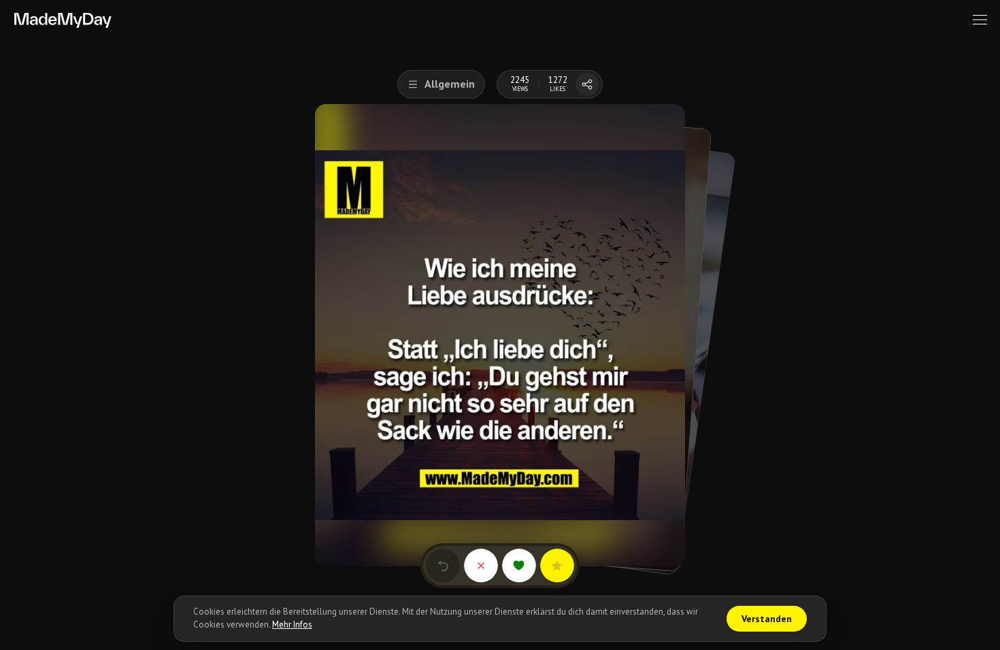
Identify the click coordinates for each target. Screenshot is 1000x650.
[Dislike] (481, 566)
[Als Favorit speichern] (557, 566)
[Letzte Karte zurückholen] (443, 566)
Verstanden (766, 619)
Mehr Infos (292, 624)
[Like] (519, 566)
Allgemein (449, 83)
